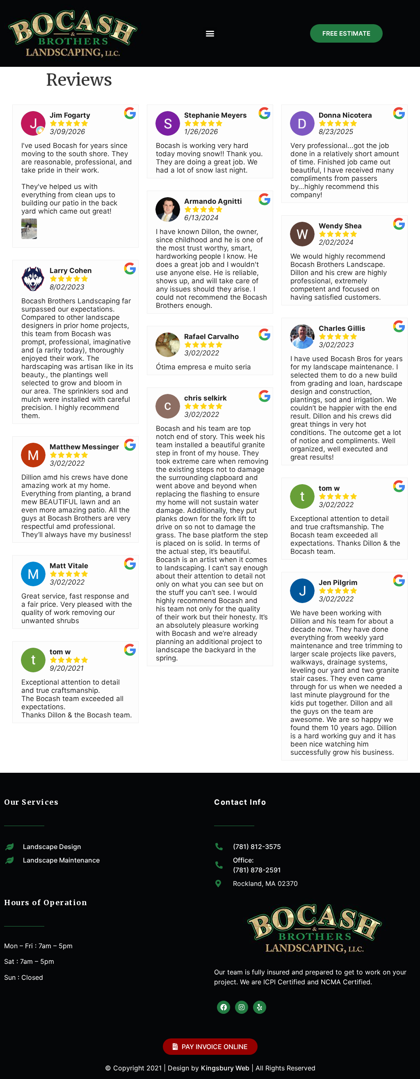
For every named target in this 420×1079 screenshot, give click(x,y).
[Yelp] (259, 1007)
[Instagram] (241, 1007)
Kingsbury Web (225, 1068)
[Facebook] (223, 1007)
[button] (210, 33)
